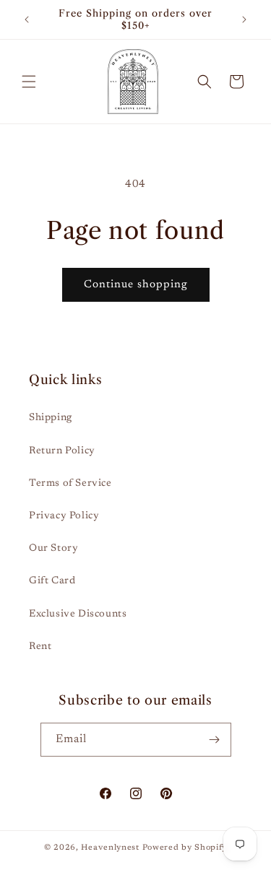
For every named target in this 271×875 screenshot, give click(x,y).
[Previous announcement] (27, 19)
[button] (29, 81)
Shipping (50, 418)
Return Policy (62, 451)
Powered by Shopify (185, 848)
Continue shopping (136, 284)
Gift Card (52, 581)
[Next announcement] (244, 19)
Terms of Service (70, 484)
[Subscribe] (215, 740)
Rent (40, 647)
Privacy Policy (64, 516)
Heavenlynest (110, 848)
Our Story (53, 549)
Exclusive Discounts (77, 614)
